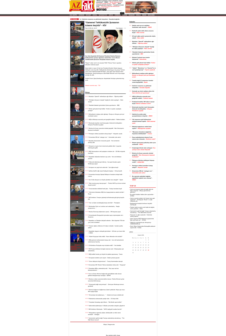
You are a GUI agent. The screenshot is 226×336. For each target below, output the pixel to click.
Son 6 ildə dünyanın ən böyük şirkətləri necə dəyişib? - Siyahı (105, 179)
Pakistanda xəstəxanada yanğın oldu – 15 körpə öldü (103, 298)
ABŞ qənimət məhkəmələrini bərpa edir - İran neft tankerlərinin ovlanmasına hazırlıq (106, 240)
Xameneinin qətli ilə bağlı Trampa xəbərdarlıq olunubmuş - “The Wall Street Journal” (106, 319)
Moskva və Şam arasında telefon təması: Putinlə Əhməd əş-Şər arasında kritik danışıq (106, 279)
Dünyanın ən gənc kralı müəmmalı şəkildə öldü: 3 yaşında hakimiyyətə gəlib (104, 146)
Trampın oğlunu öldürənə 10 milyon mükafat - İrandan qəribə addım (105, 226)
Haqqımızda (111, 324)
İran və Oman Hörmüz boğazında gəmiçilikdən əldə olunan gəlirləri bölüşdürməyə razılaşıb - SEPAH (105, 274)
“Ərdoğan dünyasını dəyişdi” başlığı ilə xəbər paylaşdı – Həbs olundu (105, 100)
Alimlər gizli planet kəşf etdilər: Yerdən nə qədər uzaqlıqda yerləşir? (104, 109)
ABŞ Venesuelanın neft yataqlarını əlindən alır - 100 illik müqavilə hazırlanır (106, 152)
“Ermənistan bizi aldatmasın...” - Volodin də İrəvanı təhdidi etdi (105, 295)
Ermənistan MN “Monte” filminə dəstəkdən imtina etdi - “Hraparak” (107, 265)
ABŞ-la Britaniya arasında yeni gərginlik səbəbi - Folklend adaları (106, 119)
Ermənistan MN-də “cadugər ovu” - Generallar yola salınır (104, 137)
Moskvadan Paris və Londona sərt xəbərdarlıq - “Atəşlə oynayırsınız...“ (104, 207)
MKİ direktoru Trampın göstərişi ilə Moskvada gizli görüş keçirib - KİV (106, 198)
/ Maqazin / (129, 3)
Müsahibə (151, 15)
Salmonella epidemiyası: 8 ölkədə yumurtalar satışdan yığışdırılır (106, 305)
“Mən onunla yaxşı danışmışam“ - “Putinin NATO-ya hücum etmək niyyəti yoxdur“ (107, 184)
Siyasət (88, 15)
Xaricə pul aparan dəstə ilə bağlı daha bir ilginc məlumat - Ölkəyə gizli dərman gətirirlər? (141, 191)
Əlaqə (105, 324)
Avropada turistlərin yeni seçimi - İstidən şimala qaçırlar (104, 257)
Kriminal (118, 15)
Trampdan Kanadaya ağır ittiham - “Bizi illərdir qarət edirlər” (105, 302)
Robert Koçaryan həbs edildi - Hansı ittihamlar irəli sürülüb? (105, 236)
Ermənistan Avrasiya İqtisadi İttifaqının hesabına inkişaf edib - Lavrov (105, 175)
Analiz (138, 15)
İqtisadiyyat (103, 15)
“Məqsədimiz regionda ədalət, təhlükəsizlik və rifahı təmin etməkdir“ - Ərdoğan (104, 313)
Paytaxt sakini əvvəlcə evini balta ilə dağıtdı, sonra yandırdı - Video (142, 208)
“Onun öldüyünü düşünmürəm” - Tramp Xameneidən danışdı (105, 261)
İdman (144, 15)
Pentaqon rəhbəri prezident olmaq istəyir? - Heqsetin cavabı (105, 133)
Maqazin (131, 15)
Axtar (122, 13)
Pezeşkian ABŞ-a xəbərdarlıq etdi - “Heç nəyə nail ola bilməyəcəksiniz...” (103, 269)
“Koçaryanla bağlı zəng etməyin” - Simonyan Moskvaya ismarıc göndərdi (106, 285)
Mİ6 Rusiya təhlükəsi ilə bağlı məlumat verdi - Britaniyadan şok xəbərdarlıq (106, 249)
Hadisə (124, 15)
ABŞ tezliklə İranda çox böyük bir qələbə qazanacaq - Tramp (105, 254)
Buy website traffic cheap (113, 335)
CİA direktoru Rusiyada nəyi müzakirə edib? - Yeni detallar (104, 245)
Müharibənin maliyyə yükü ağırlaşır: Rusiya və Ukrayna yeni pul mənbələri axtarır (106, 115)
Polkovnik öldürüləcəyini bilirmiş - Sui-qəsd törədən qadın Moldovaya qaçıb (104, 162)
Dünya (111, 15)
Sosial (95, 15)
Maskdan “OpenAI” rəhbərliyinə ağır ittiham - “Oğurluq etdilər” (105, 96)
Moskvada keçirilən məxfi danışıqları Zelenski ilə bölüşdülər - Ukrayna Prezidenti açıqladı (105, 123)
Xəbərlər (132, 21)
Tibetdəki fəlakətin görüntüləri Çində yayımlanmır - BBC (104, 105)
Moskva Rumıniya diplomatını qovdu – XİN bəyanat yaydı (104, 211)
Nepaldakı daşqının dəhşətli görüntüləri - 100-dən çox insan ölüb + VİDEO (106, 232)
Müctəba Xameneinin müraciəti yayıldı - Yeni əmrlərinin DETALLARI (103, 141)
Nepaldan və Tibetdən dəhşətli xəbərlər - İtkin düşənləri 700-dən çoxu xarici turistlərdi (106, 221)
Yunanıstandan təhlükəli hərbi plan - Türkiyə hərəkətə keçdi (105, 188)
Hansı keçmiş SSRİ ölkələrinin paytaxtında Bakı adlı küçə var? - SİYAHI (142, 219)
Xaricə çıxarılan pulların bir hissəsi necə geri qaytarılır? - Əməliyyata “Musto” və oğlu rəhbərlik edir (142, 200)
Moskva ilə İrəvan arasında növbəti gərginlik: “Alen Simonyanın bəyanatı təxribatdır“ (106, 129)
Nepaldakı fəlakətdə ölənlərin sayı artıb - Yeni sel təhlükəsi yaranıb (104, 157)
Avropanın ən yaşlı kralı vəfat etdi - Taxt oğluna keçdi (103, 167)
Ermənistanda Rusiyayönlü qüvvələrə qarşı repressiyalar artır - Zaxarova (106, 216)
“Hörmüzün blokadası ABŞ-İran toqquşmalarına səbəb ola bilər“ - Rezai (106, 193)
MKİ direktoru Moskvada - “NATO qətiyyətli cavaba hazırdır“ (105, 309)
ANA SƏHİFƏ (73, 15)
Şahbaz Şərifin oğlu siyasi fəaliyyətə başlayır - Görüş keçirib (105, 171)
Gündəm (81, 15)
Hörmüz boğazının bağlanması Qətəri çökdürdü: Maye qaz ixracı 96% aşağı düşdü (106, 290)
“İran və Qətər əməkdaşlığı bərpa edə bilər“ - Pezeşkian (104, 202)
